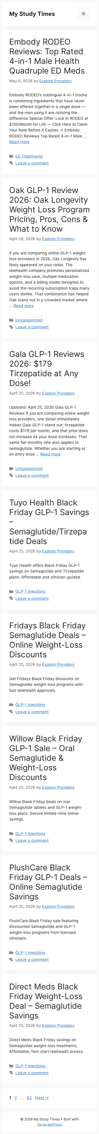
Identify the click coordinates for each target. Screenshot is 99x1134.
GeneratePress (49, 1124)
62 (30, 1097)
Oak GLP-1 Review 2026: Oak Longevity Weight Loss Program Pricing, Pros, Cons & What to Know (49, 209)
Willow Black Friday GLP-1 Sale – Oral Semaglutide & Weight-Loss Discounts (45, 758)
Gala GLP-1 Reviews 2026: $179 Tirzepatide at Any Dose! (46, 368)
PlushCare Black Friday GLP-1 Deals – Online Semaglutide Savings (48, 882)
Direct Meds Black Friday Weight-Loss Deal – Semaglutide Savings (45, 1001)
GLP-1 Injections (30, 591)
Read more (19, 142)
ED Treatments (29, 156)
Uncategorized (29, 320)
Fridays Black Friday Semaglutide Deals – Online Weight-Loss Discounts (47, 640)
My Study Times (32, 13)
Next (42, 1097)
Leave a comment (32, 163)
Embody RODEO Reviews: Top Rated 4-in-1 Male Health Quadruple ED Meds (47, 56)
